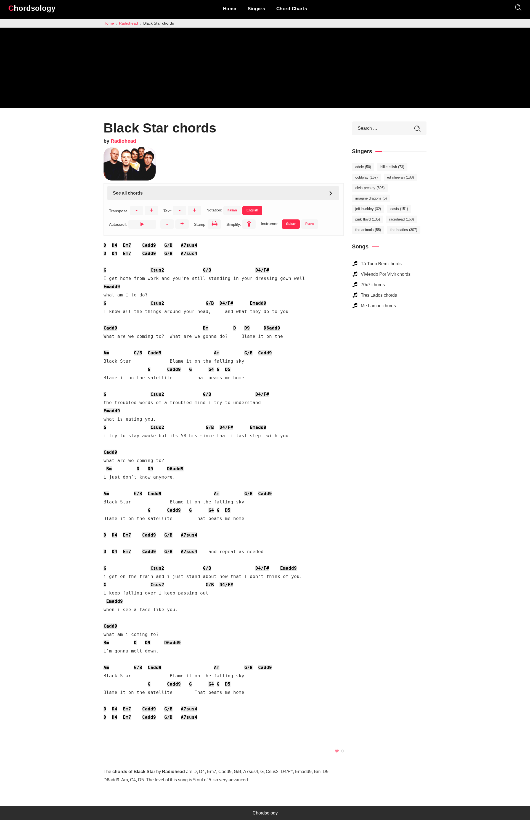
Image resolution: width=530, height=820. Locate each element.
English (252, 210)
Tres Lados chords (379, 295)
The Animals (368, 230)
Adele (363, 167)
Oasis (399, 209)
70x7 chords (373, 284)
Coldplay (366, 177)
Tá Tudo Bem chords (381, 263)
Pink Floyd (367, 219)
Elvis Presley (370, 188)
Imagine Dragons (371, 198)
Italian (232, 210)
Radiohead (123, 141)
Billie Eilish (392, 167)
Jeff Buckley (368, 209)
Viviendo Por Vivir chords (385, 274)
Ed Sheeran (400, 177)
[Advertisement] (265, 69)
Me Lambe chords (378, 305)
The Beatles (403, 230)
